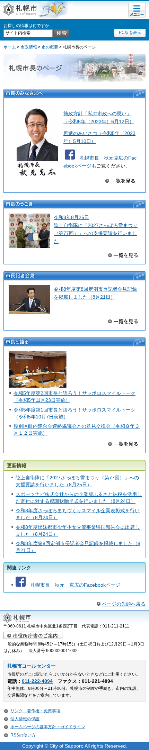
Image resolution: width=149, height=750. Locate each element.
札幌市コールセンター (31, 666)
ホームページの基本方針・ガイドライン (47, 726)
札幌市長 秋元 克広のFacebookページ (75, 585)
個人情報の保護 (25, 718)
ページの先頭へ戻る (124, 604)
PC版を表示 (130, 32)
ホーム (9, 47)
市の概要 (50, 47)
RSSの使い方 (23, 735)
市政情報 (28, 47)
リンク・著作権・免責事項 (35, 710)
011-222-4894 (37, 681)
